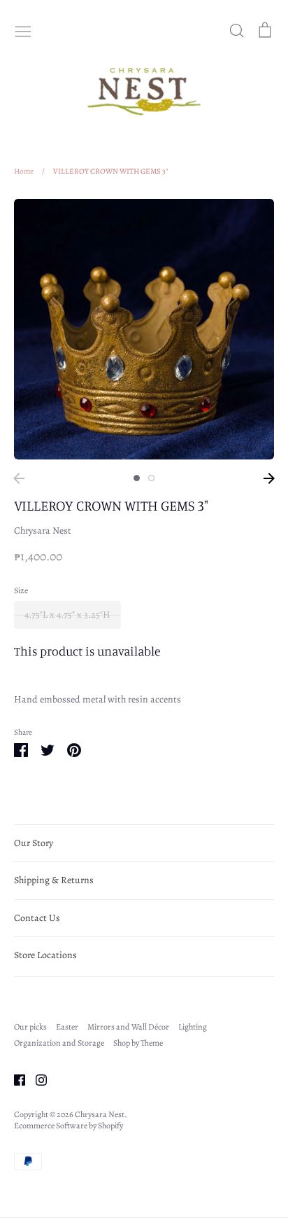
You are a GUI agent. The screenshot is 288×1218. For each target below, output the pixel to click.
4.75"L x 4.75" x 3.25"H (67, 614)
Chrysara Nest (42, 530)
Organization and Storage (59, 1043)
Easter (67, 1026)
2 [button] (151, 478)
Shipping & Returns (54, 880)
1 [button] (137, 478)
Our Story (33, 843)
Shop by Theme (138, 1043)
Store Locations (45, 955)
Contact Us (37, 918)
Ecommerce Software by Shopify (68, 1125)
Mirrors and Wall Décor (128, 1026)
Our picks (30, 1026)
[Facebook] (14, 1079)
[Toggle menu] (23, 30)
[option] (144, 329)
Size (21, 590)
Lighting (192, 1026)
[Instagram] (36, 1079)
